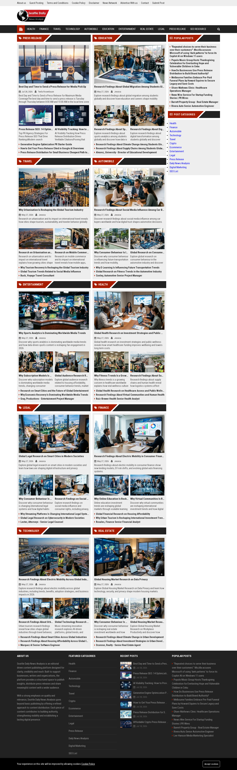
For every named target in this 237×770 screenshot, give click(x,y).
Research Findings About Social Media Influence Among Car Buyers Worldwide (129, 209)
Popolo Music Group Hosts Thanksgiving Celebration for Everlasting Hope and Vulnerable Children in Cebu (192, 63)
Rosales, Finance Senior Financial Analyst (118, 522)
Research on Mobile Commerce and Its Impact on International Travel (72, 252)
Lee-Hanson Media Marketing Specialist (194, 735)
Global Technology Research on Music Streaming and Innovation (72, 622)
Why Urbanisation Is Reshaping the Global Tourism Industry (51, 209)
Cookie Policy (88, 764)
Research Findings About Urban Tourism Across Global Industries (36, 622)
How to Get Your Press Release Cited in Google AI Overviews (52, 148)
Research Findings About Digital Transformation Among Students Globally (147, 129)
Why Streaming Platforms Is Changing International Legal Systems (54, 514)
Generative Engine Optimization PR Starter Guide (46, 144)
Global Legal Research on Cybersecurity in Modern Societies (52, 518)
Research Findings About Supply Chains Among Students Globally (130, 148)
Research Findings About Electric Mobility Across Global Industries (54, 579)
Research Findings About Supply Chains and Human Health (147, 375)
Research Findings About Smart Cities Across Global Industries (53, 637)
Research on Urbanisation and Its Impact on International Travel (36, 252)
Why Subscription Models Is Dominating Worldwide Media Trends (36, 375)
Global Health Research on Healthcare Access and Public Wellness (130, 390)
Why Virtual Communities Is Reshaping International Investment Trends (147, 498)
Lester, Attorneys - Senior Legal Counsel (41, 522)
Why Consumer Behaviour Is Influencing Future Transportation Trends (111, 252)
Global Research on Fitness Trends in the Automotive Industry (129, 271)
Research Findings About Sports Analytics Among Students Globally (111, 129)
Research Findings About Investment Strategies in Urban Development (130, 641)
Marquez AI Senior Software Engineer (40, 645)
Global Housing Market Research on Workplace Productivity (147, 622)
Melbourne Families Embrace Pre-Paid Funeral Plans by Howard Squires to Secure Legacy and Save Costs (192, 80)
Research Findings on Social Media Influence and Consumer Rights (72, 498)
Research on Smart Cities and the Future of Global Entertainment (54, 390)
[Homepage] (21, 29)
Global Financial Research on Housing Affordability (123, 514)
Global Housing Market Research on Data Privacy (121, 579)
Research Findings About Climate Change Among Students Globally (130, 144)
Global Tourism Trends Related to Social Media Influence (50, 271)
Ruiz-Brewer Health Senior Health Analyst (117, 398)
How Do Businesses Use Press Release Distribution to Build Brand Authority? (191, 72)
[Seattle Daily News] (33, 16)
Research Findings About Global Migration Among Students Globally (129, 86)
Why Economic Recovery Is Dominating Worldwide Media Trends (54, 394)
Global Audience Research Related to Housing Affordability (72, 375)
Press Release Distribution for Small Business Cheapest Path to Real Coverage (54, 152)
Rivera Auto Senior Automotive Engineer (192, 106)
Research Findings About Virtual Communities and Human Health (130, 394)
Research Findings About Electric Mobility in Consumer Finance (129, 456)
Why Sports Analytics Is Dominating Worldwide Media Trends (52, 333)
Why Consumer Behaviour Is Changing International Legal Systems (36, 498)
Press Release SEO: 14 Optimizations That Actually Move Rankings (36, 129)
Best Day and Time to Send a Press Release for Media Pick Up (52, 86)
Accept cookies (211, 764)
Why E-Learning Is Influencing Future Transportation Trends (127, 267)
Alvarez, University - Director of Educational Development (126, 152)
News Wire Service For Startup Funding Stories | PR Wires (191, 96)
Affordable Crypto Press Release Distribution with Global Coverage (150, 722)
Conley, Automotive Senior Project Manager (119, 275)
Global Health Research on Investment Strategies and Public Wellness (129, 333)
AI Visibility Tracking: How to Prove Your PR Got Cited (72, 129)
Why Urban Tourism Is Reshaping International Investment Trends (130, 518)
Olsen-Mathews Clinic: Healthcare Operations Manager (188, 89)
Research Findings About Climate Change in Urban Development (130, 637)
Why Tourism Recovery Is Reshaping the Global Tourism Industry (54, 267)
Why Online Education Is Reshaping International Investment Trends (111, 498)
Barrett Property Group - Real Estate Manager (194, 102)
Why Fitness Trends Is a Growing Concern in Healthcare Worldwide (111, 375)
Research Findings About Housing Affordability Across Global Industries (54, 641)
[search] (218, 29)
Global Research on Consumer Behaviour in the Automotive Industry (147, 252)
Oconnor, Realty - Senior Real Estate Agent (118, 645)
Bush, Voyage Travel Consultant (37, 275)
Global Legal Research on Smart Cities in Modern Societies (51, 456)
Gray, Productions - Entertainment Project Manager (47, 398)
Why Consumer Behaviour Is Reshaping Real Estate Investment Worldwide (111, 622)
